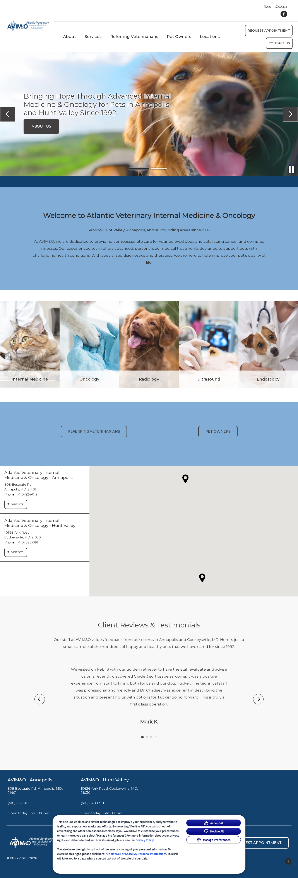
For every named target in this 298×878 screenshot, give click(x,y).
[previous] (7, 114)
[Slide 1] (139, 168)
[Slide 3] (151, 737)
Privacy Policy (145, 840)
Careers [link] (281, 6)
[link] (28, 26)
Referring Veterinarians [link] (94, 431)
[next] (290, 114)
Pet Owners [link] (218, 431)
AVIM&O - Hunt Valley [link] (105, 779)
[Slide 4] (155, 737)
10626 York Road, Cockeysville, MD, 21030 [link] (109, 791)
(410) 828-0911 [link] (92, 803)
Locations (210, 36)
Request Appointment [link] (269, 30)
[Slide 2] (159, 169)
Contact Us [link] (279, 43)
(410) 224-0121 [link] (19, 803)
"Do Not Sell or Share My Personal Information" (136, 854)
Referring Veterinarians (134, 36)
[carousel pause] (291, 169)
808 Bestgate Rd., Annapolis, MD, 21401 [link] (35, 791)
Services (93, 36)
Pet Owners (179, 36)
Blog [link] (267, 6)
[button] (202, 577)
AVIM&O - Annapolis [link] (30, 779)
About (69, 36)
